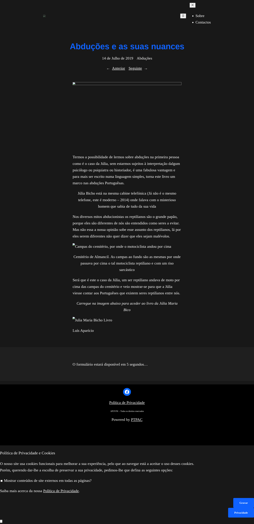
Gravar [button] (243, 502)
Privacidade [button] (241, 512)
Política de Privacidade (127, 402)
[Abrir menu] (183, 16)
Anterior (118, 68)
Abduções (144, 58)
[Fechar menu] (192, 5)
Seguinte (135, 68)
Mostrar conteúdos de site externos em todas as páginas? (47, 480)
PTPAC (136, 419)
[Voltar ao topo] (1, 521)
